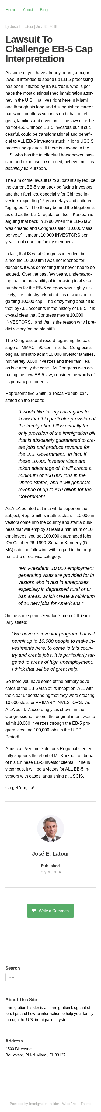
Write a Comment (54, 910)
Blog (44, 9)
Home (10, 9)
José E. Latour (21, 27)
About (28, 9)
